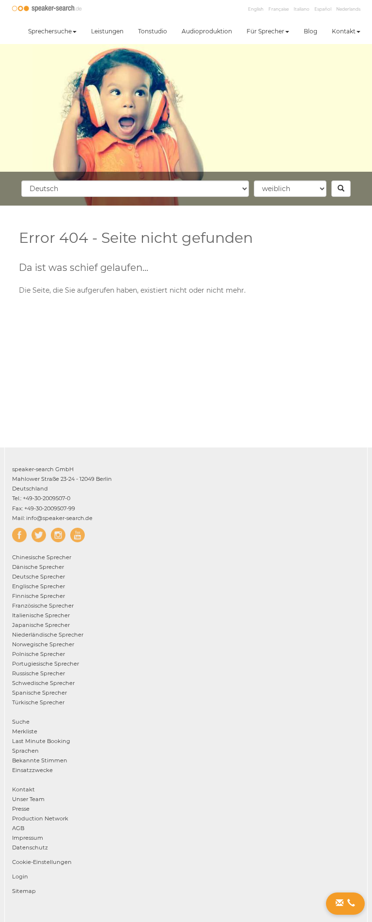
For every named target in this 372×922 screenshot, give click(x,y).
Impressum (27, 837)
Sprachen (25, 750)
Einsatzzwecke (32, 770)
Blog (310, 31)
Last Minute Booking (41, 741)
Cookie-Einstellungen (42, 862)
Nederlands (348, 9)
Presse (21, 808)
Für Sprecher (265, 31)
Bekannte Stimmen (39, 760)
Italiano (302, 9)
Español (322, 9)
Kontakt (344, 31)
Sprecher (41, 557)
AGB (18, 828)
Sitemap (24, 891)
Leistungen (107, 31)
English (256, 9)
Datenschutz (30, 847)
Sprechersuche (50, 31)
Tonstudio (152, 31)
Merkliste (24, 731)
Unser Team (28, 799)
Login (20, 876)
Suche (21, 721)
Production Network (40, 818)
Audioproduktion (207, 31)
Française (278, 9)
